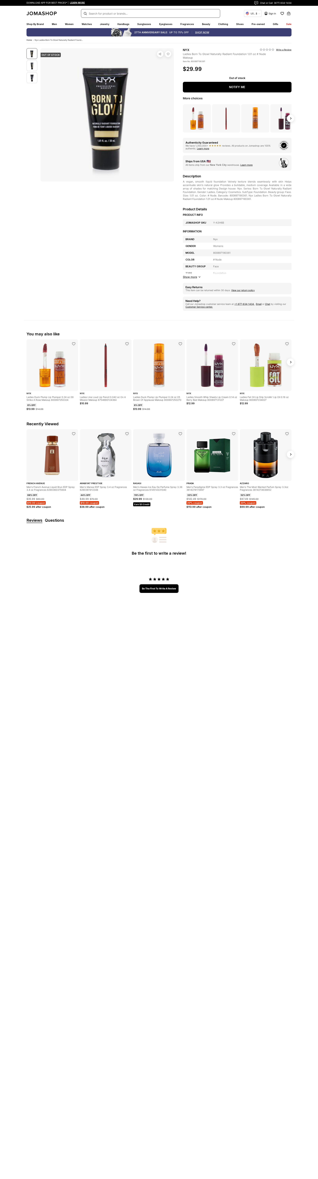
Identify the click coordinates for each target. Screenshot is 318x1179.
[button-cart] (289, 13)
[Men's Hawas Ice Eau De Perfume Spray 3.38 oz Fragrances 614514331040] (180, 434)
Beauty (206, 24)
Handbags (123, 24)
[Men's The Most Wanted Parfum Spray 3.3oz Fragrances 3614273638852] (287, 434)
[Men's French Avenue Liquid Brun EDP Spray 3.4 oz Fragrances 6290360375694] (74, 434)
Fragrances (187, 24)
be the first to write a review (159, 588)
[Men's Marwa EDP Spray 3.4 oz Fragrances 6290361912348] (127, 434)
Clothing (223, 24)
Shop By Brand (35, 24)
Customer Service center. (199, 306)
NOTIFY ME (237, 87)
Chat (267, 304)
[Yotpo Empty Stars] (267, 49)
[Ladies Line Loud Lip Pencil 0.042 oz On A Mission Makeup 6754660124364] (127, 344)
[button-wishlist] (282, 13)
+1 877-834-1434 (244, 304)
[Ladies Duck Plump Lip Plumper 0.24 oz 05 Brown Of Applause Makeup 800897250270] (180, 344)
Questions (54, 520)
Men (54, 24)
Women (69, 24)
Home (29, 40)
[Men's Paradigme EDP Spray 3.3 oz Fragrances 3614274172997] (234, 434)
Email (259, 304)
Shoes (240, 24)
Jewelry (104, 24)
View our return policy (243, 290)
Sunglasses (144, 24)
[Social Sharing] (160, 54)
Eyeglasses (165, 24)
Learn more (203, 148)
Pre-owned (258, 24)
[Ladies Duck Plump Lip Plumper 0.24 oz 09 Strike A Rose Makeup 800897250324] (74, 344)
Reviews (34, 520)
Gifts (275, 24)
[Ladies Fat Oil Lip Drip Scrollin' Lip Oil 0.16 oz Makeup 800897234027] (287, 344)
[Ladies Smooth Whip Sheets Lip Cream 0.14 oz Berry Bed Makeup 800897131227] (234, 344)
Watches (87, 24)
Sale (289, 24)
